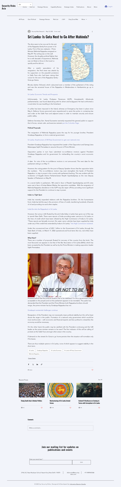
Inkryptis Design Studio (78, 484)
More (83, 19)
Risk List (55, 19)
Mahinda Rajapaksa (34, 354)
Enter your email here (35, 459)
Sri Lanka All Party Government (72, 350)
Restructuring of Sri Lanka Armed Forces (60, 402)
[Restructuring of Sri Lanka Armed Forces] (60, 390)
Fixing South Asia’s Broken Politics (31, 401)
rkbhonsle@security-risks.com (73, 473)
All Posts (21, 19)
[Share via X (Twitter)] (33, 364)
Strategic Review (44, 19)
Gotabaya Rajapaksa (42, 350)
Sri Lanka (31, 350)
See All (100, 379)
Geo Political (32, 19)
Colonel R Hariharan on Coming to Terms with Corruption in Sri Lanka (89, 402)
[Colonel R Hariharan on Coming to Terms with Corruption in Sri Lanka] (89, 390)
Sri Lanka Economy (56, 350)
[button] (100, 19)
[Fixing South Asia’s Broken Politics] (32, 390)
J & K (63, 19)
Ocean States (32, 358)
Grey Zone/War (73, 19)
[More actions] (92, 31)
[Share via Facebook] (28, 364)
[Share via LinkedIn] (37, 364)
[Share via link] (41, 364)
